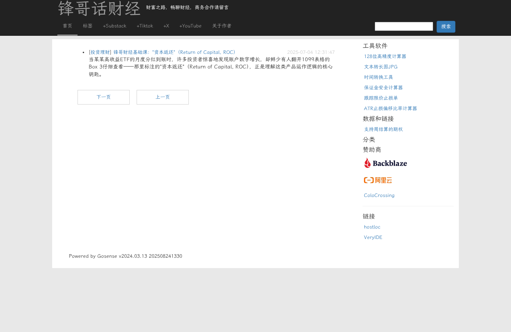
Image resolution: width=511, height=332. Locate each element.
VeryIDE (373, 237)
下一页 (103, 97)
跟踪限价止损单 (381, 98)
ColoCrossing (379, 195)
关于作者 (222, 26)
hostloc (372, 227)
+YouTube (190, 26)
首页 (67, 26)
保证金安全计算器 (383, 88)
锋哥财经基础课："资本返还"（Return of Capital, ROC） (175, 52)
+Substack (114, 26)
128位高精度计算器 (385, 56)
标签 (87, 26)
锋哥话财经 (99, 8)
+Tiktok (145, 26)
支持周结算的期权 (383, 129)
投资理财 (100, 52)
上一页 (162, 97)
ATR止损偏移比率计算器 (390, 108)
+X (166, 26)
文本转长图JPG (381, 67)
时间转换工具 (378, 77)
